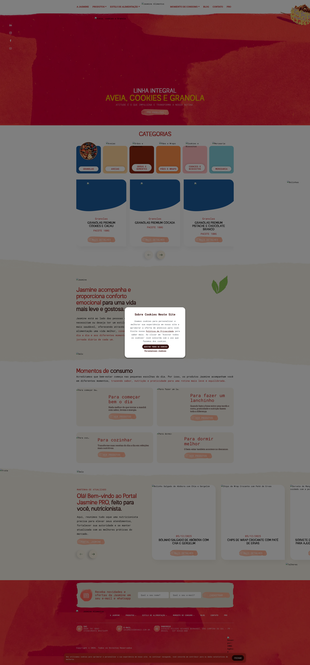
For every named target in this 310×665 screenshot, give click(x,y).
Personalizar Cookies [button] (155, 350)
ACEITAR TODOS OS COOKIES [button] (155, 347)
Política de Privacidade (160, 331)
